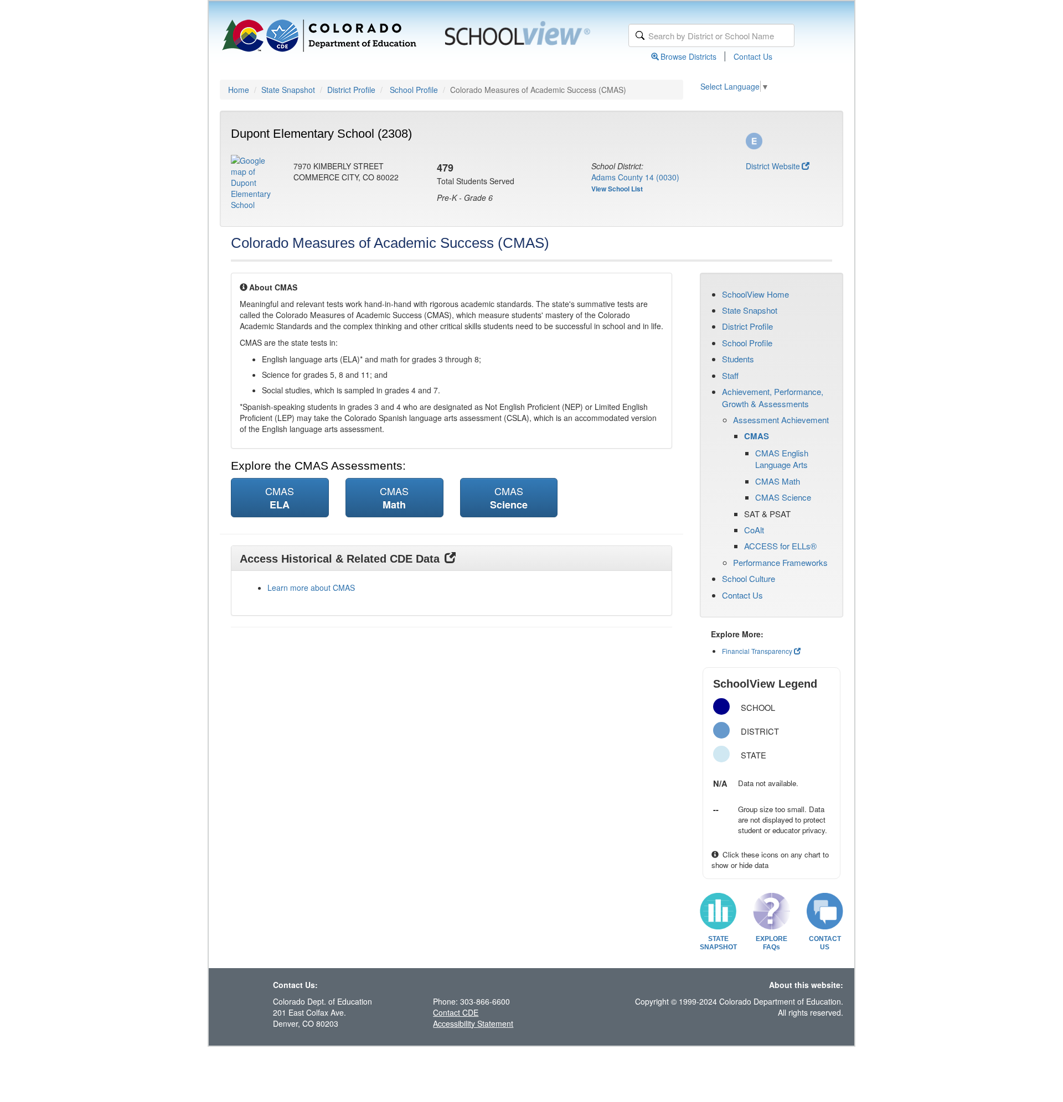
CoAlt (754, 530)
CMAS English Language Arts (781, 458)
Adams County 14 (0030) (635, 177)
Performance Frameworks (780, 562)
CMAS (756, 436)
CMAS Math (777, 481)
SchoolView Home (755, 294)
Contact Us (753, 56)
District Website (773, 165)
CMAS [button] (279, 498)
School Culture (748, 578)
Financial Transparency (757, 651)
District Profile (351, 89)
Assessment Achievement (781, 419)
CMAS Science (783, 497)
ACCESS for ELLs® (780, 546)
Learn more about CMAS (311, 587)
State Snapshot (288, 89)
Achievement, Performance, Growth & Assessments (772, 397)
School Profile (414, 89)
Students (738, 359)
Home (238, 89)
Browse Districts (688, 56)
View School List (617, 189)
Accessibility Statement (473, 1023)
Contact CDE (455, 1012)
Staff (730, 375)
